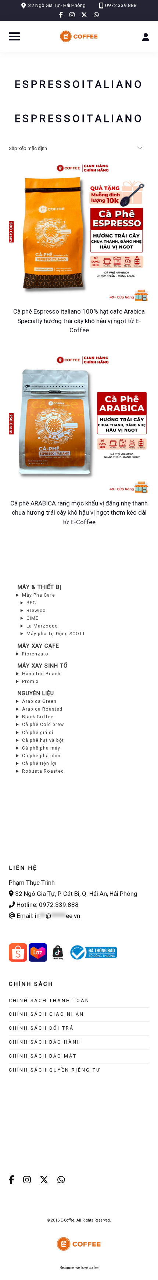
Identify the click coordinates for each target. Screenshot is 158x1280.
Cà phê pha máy (41, 748)
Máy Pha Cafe (38, 595)
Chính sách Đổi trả (41, 1028)
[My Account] (145, 36)
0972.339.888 (121, 5)
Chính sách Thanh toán (49, 1000)
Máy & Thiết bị (39, 587)
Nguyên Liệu (36, 693)
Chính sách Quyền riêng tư (55, 1070)
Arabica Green (39, 701)
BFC (31, 602)
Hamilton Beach (41, 673)
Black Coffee (38, 716)
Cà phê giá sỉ (37, 732)
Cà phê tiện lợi (39, 763)
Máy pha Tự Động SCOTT (55, 633)
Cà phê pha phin (41, 755)
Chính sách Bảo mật (43, 1056)
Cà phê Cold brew (43, 724)
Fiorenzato (35, 654)
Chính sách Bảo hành (45, 1042)
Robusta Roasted (43, 771)
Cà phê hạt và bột (43, 740)
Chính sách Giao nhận (46, 1014)
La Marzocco (42, 626)
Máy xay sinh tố (43, 665)
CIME (32, 618)
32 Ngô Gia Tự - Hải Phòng (57, 5)
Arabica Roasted (42, 709)
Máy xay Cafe (38, 646)
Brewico (36, 610)
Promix (30, 681)
